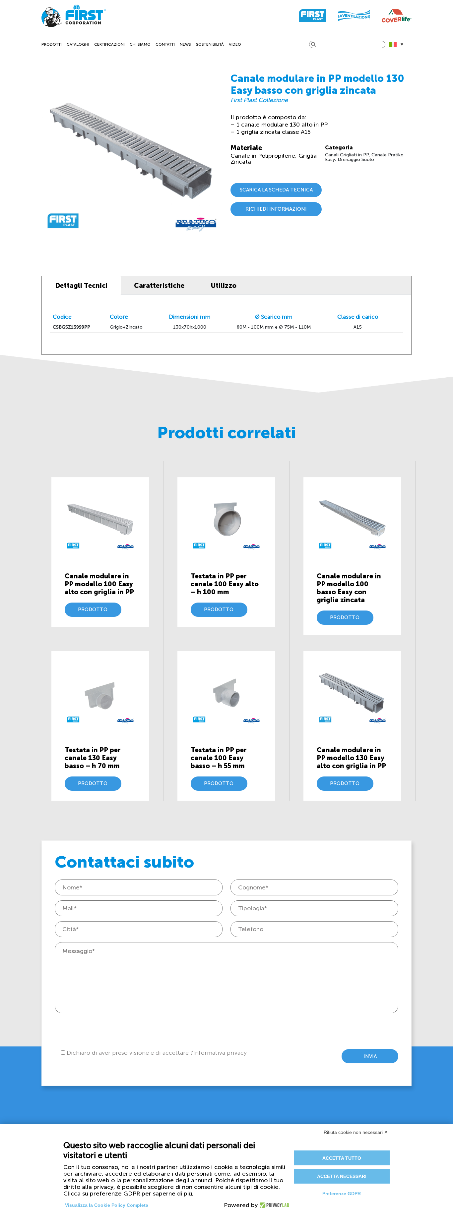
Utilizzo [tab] (223, 286)
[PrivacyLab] (272, 1205)
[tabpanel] (226, 324)
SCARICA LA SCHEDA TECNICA (276, 190)
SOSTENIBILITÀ (210, 44)
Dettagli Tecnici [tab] (81, 286)
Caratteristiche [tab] (159, 286)
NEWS (185, 44)
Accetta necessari (341, 1176)
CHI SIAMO (140, 44)
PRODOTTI (51, 44)
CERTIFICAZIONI (109, 44)
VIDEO (235, 44)
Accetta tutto (341, 1158)
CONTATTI (165, 44)
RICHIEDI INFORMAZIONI (276, 209)
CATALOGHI (78, 44)
